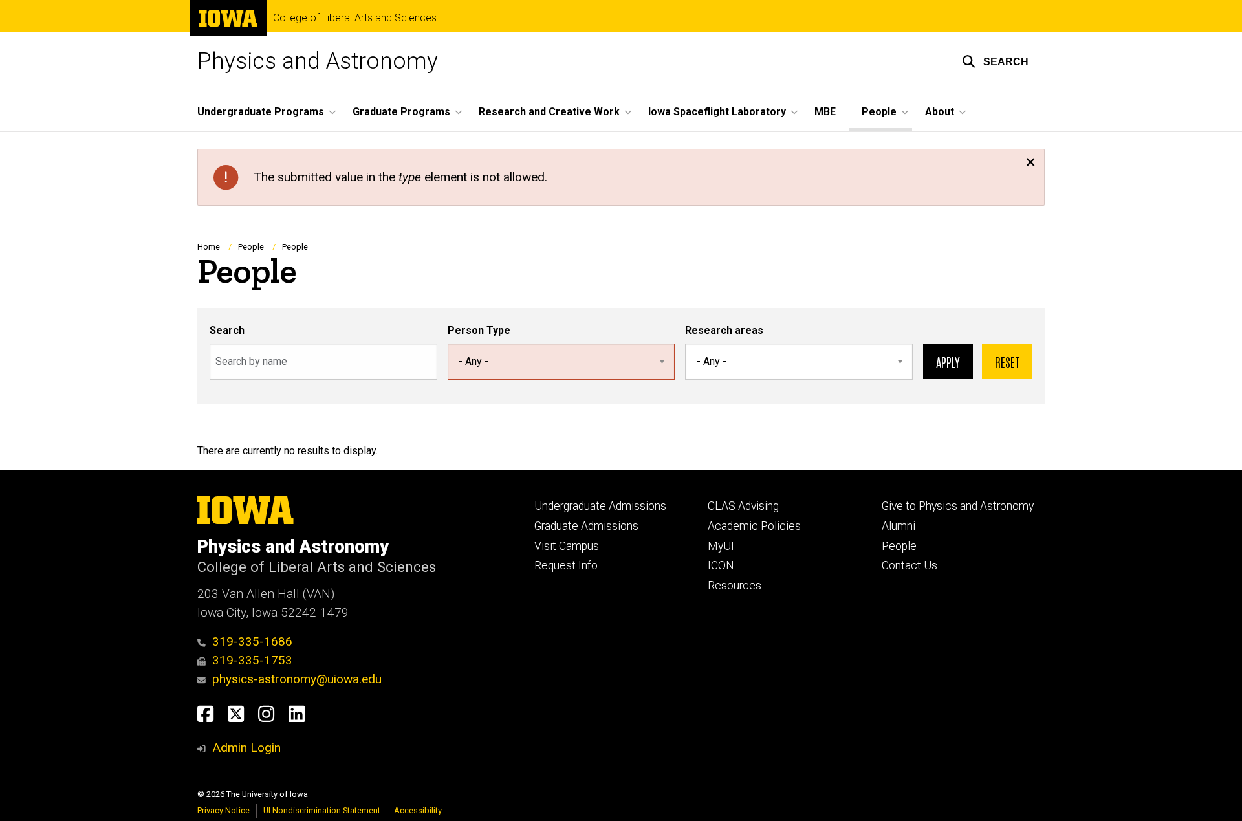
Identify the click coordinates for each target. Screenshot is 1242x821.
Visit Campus (566, 546)
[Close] (1030, 163)
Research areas (724, 330)
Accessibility (418, 810)
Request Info (566, 565)
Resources (734, 585)
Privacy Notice (223, 810)
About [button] (939, 111)
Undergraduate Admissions (600, 505)
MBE (825, 111)
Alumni (898, 526)
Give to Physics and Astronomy (958, 505)
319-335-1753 (252, 660)
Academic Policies (754, 526)
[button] (995, 61)
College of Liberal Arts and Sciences (355, 18)
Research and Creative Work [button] (549, 111)
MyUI (721, 546)
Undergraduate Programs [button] (260, 111)
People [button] (879, 111)
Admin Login (246, 747)
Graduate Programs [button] (401, 111)
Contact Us (909, 565)
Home (208, 247)
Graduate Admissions (586, 526)
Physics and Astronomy (317, 61)
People (251, 247)
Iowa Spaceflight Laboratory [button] (717, 111)
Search (227, 330)
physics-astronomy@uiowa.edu (297, 679)
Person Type (479, 330)
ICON (721, 565)
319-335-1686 (252, 641)
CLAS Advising (743, 505)
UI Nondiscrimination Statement (321, 810)
